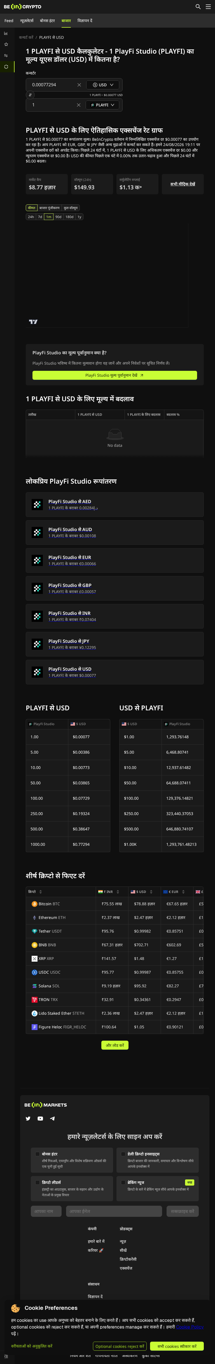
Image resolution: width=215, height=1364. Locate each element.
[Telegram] (52, 1119)
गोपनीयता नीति (106, 1355)
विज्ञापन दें (85, 20)
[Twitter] (28, 1119)
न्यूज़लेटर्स (26, 20)
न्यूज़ (123, 1241)
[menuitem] (7, 33)
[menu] (7, 50)
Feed (8, 20)
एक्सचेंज (126, 1268)
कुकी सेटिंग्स (151, 1355)
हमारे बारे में (96, 1241)
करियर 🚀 (96, 1250)
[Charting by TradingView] (33, 321)
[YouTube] (40, 1119)
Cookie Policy (190, 1327)
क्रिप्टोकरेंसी (128, 1259)
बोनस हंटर (47, 20)
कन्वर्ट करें (26, 37)
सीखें (123, 1250)
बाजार (66, 20)
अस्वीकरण (129, 1355)
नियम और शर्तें (80, 1355)
